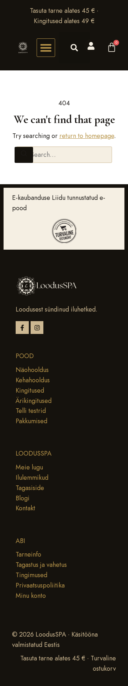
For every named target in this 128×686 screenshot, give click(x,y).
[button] (46, 47)
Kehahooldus (33, 380)
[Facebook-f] (22, 327)
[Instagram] (37, 327)
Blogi (23, 498)
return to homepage (86, 135)
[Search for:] (64, 155)
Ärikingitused (34, 400)
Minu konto (31, 595)
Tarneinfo (28, 554)
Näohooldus (32, 369)
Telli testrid (31, 410)
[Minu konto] (91, 46)
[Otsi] (24, 155)
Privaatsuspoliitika (40, 585)
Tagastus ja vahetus (41, 564)
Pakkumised (31, 421)
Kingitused (30, 390)
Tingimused (31, 575)
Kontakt (25, 508)
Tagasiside (30, 488)
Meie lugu (29, 467)
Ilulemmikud (32, 477)
